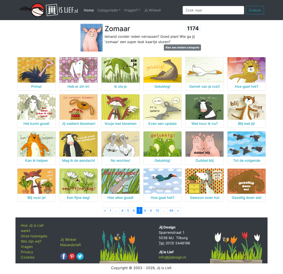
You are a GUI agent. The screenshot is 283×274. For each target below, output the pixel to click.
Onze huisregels (34, 236)
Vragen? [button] (131, 10)
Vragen (27, 246)
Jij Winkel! (152, 10)
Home (90, 10)
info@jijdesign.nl (172, 257)
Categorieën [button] (107, 10)
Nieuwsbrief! (70, 245)
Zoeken (255, 10)
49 (171, 210)
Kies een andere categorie (182, 47)
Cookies (27, 257)
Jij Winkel (68, 239)
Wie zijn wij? (31, 241)
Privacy (27, 252)
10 (157, 210)
